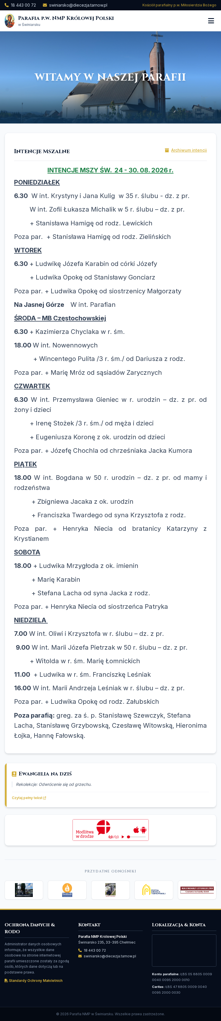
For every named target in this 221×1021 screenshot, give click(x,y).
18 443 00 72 (23, 5)
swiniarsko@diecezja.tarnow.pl (78, 5)
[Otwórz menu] (211, 21)
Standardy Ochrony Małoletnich (35, 980)
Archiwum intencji (189, 150)
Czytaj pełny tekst (27, 798)
